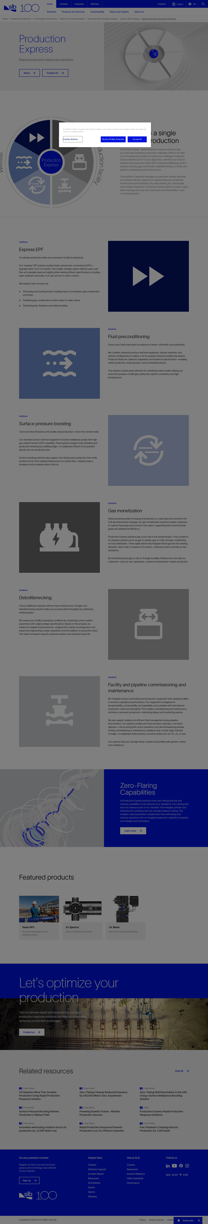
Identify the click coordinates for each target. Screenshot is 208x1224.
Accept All (137, 139)
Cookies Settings (70, 139)
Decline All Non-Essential (113, 139)
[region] (105, 134)
